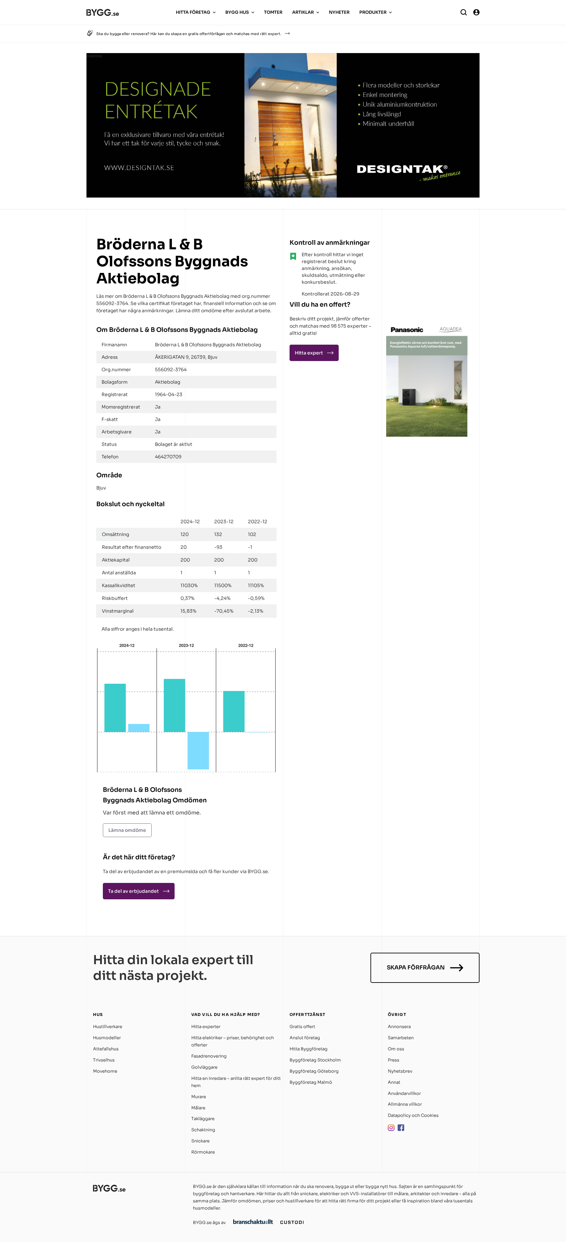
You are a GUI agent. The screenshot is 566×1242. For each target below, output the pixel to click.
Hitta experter (205, 1026)
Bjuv (101, 488)
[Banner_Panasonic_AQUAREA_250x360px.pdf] (427, 434)
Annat (394, 1082)
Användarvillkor (404, 1093)
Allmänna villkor (405, 1104)
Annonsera (399, 1026)
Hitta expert (309, 353)
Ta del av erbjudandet (133, 891)
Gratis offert (302, 1026)
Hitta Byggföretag (309, 1049)
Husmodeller (107, 1038)
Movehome (105, 1071)
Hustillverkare (107, 1026)
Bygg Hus (237, 12)
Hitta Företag (193, 12)
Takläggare (203, 1118)
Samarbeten (401, 1038)
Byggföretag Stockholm (315, 1060)
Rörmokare (203, 1152)
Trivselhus (104, 1060)
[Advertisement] (427, 276)
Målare (198, 1108)
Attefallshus (106, 1049)
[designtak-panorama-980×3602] (283, 195)
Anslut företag (305, 1038)
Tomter (273, 12)
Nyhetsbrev (400, 1071)
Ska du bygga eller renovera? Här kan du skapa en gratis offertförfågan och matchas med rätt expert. (188, 33)
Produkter (373, 12)
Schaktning (203, 1130)
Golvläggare (204, 1067)
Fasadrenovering (209, 1056)
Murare (198, 1096)
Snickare (200, 1141)
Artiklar (303, 12)
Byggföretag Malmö (311, 1082)
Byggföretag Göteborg (314, 1071)
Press (393, 1060)
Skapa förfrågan (416, 967)
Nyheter (339, 12)
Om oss (396, 1049)
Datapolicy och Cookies (413, 1115)
